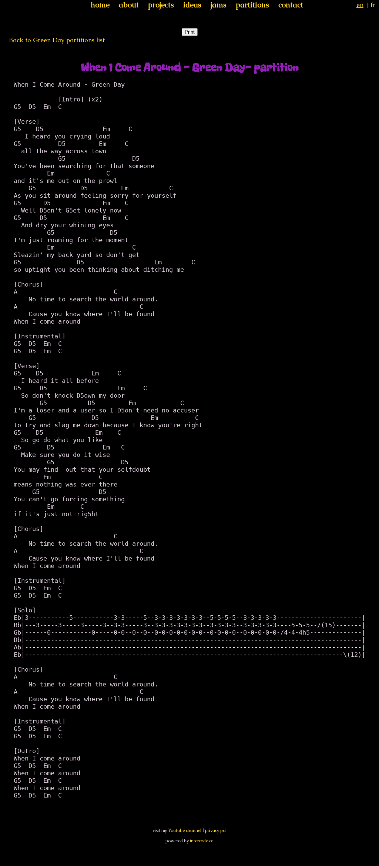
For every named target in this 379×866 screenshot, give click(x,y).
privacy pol (216, 830)
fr (372, 5)
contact (290, 5)
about (129, 5)
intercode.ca (202, 841)
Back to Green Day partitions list (57, 40)
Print (190, 32)
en (359, 5)
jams (219, 5)
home (100, 5)
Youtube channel (184, 830)
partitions (252, 5)
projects (161, 5)
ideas (192, 5)
